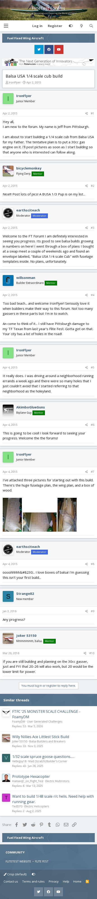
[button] (6, 25)
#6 (92, 425)
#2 (92, 186)
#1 (92, 113)
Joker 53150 (26, 635)
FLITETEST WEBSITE (18, 861)
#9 (92, 611)
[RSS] (87, 881)
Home (77, 881)
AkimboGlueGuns (30, 407)
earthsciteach (28, 210)
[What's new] (81, 25)
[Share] (86, 113)
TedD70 (17, 806)
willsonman (25, 277)
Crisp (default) (16, 874)
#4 (92, 295)
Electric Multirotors (57, 781)
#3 (92, 228)
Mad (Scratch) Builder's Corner (47, 761)
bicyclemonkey (29, 168)
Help (66, 881)
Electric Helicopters (36, 806)
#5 (92, 367)
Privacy (54, 881)
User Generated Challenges (44, 721)
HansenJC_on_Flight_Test (27, 781)
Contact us (11, 881)
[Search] (91, 25)
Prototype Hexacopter (31, 776)
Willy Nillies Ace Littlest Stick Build (40, 736)
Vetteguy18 (19, 761)
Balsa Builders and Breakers (47, 741)
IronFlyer (15, 82)
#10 (91, 653)
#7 (92, 472)
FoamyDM (18, 721)
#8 (92, 564)
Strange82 (25, 593)
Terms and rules (33, 881)
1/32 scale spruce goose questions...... (43, 756)
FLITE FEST (41, 861)
